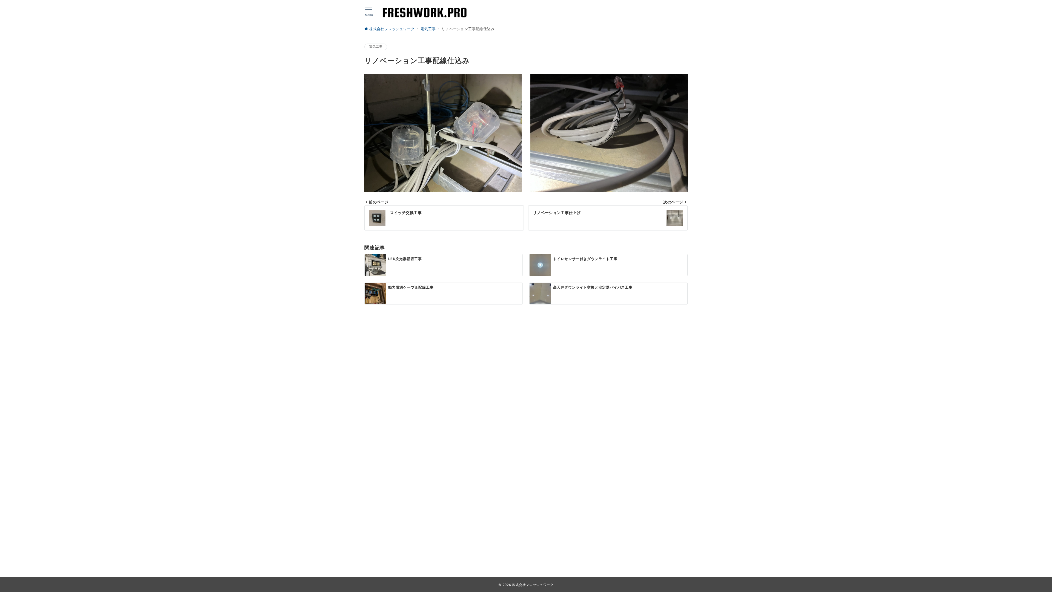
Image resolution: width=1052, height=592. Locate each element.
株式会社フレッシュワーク (533, 585)
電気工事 (375, 47)
